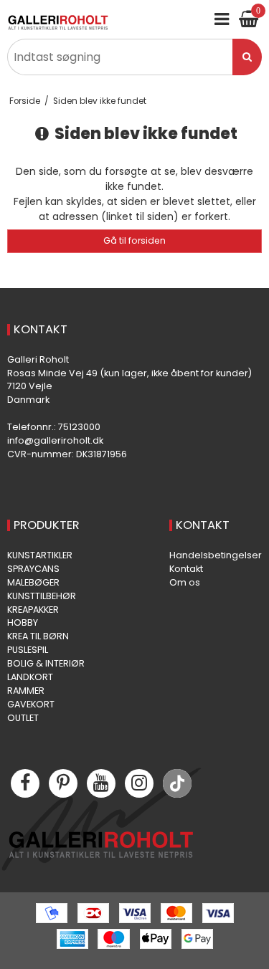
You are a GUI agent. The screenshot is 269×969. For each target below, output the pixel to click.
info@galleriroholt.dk (55, 440)
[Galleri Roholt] (58, 23)
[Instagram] (139, 783)
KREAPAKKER (33, 609)
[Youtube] (101, 783)
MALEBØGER (33, 582)
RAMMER (25, 690)
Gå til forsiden (134, 240)
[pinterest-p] (63, 783)
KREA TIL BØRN (38, 636)
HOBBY (22, 622)
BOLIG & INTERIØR (46, 663)
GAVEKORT (31, 704)
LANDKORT (30, 677)
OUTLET (23, 718)
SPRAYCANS (33, 569)
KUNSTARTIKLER (39, 555)
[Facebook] (25, 783)
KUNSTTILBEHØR (41, 596)
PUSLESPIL (27, 650)
